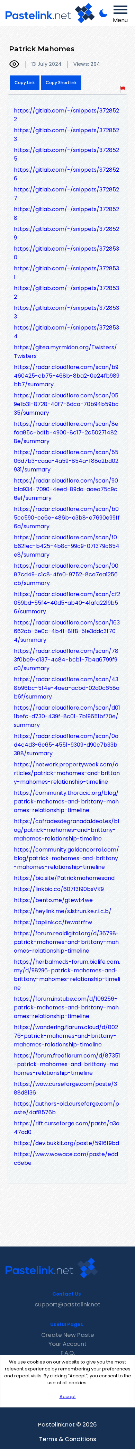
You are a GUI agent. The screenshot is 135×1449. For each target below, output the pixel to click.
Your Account (67, 1344)
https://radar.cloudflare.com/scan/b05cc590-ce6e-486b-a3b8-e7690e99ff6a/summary (67, 517)
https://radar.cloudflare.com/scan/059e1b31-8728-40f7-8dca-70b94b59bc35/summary (66, 404)
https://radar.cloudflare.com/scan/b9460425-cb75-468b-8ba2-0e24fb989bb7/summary (66, 375)
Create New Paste (67, 1335)
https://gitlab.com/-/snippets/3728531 (66, 272)
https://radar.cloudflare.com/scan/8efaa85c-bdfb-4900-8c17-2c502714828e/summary (66, 432)
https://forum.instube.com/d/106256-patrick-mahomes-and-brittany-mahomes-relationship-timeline (66, 1007)
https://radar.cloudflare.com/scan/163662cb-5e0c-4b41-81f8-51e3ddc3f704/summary (67, 631)
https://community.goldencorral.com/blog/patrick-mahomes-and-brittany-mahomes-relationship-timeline (66, 858)
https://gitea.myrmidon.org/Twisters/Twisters (65, 351)
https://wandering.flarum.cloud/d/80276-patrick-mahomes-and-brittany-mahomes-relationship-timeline (66, 1035)
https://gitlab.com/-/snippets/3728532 (66, 292)
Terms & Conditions (67, 1439)
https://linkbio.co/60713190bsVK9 (59, 889)
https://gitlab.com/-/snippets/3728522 (66, 115)
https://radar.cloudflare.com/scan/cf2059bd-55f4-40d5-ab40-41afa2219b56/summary (67, 602)
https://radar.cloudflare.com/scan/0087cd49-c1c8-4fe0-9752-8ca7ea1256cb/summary (66, 574)
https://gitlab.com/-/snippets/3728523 (66, 134)
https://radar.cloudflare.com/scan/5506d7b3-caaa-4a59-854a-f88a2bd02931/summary (66, 461)
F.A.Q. (68, 1353)
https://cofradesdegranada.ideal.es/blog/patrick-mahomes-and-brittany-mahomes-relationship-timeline (66, 830)
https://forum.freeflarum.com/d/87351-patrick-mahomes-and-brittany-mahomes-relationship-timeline (67, 1064)
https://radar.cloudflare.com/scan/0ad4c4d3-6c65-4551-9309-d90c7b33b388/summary (66, 744)
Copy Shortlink (61, 83)
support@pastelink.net (67, 1304)
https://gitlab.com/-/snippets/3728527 (66, 194)
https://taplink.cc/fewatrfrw (53, 922)
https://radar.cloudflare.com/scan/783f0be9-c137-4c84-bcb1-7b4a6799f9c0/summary (66, 659)
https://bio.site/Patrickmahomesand (64, 878)
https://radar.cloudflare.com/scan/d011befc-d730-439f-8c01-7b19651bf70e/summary (67, 716)
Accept (68, 1396)
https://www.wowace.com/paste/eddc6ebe (66, 1158)
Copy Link (25, 83)
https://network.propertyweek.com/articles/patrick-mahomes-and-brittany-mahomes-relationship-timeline (67, 773)
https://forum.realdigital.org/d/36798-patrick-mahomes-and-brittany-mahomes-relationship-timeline (66, 942)
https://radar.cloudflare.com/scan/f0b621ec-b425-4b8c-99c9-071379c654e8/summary (66, 546)
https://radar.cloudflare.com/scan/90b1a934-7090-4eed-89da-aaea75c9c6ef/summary (66, 489)
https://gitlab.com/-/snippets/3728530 (66, 253)
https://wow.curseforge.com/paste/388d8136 (65, 1088)
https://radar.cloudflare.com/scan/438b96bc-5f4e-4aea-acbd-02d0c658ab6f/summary (66, 688)
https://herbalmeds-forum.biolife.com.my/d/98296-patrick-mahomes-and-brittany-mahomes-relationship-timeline (67, 975)
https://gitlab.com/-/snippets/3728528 (66, 213)
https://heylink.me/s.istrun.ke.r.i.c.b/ (62, 911)
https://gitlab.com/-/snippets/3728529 (66, 233)
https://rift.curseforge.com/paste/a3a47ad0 (66, 1127)
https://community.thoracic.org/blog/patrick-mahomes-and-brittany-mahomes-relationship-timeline (66, 801)
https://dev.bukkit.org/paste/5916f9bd (66, 1143)
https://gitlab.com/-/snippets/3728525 (66, 154)
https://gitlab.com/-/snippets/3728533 (66, 312)
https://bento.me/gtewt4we (53, 900)
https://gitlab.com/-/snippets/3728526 (66, 174)
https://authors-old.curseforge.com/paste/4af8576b (66, 1108)
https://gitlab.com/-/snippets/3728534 (66, 332)
